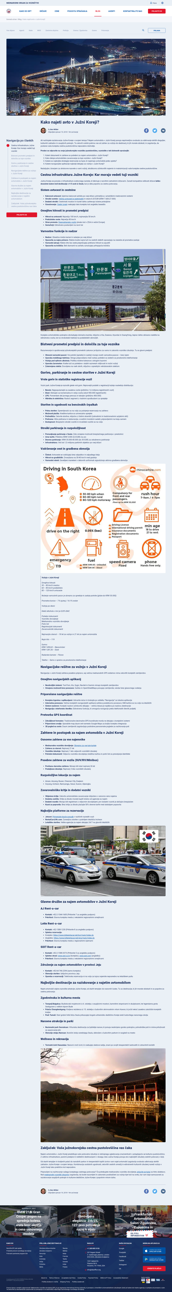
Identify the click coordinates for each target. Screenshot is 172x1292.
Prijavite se (157, 11)
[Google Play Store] (154, 1259)
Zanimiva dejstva (52, 30)
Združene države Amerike (47, 1248)
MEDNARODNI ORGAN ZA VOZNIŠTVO (22, 3)
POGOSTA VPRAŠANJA (77, 11)
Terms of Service (54, 1278)
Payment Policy (93, 1278)
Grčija (41, 1261)
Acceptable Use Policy (68, 1278)
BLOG (97, 11)
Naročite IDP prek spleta (14, 1248)
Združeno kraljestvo (45, 1251)
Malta (41, 1267)
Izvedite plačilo (154, 1268)
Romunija (42, 1253)
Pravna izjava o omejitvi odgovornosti (18, 1288)
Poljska (65, 1267)
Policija (66, 30)
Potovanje (105, 30)
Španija (65, 1248)
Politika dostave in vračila (50, 1282)
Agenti (21, 30)
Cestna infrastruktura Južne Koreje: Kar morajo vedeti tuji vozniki (23, 148)
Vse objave (10, 30)
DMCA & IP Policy (105, 1278)
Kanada (65, 1261)
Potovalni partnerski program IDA (17, 1253)
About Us (44, 1278)
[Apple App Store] (154, 1250)
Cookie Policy (82, 1278)
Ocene (94, 30)
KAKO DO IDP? (25, 11)
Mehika (65, 1251)
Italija (64, 1253)
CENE (57, 11)
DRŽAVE (43, 11)
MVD (39, 30)
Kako (31, 30)
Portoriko (42, 1264)
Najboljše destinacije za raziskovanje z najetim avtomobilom (21, 196)
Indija (64, 1264)
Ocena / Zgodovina (80, 30)
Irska (40, 1256)
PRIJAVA (157, 31)
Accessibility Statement (120, 1278)
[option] (28, 1221)
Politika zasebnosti (78, 1282)
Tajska (65, 1259)
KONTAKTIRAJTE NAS (132, 11)
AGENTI (111, 11)
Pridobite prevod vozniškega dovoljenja (18, 1251)
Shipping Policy (65, 1282)
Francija (65, 1256)
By (53, 129)
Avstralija (42, 1259)
